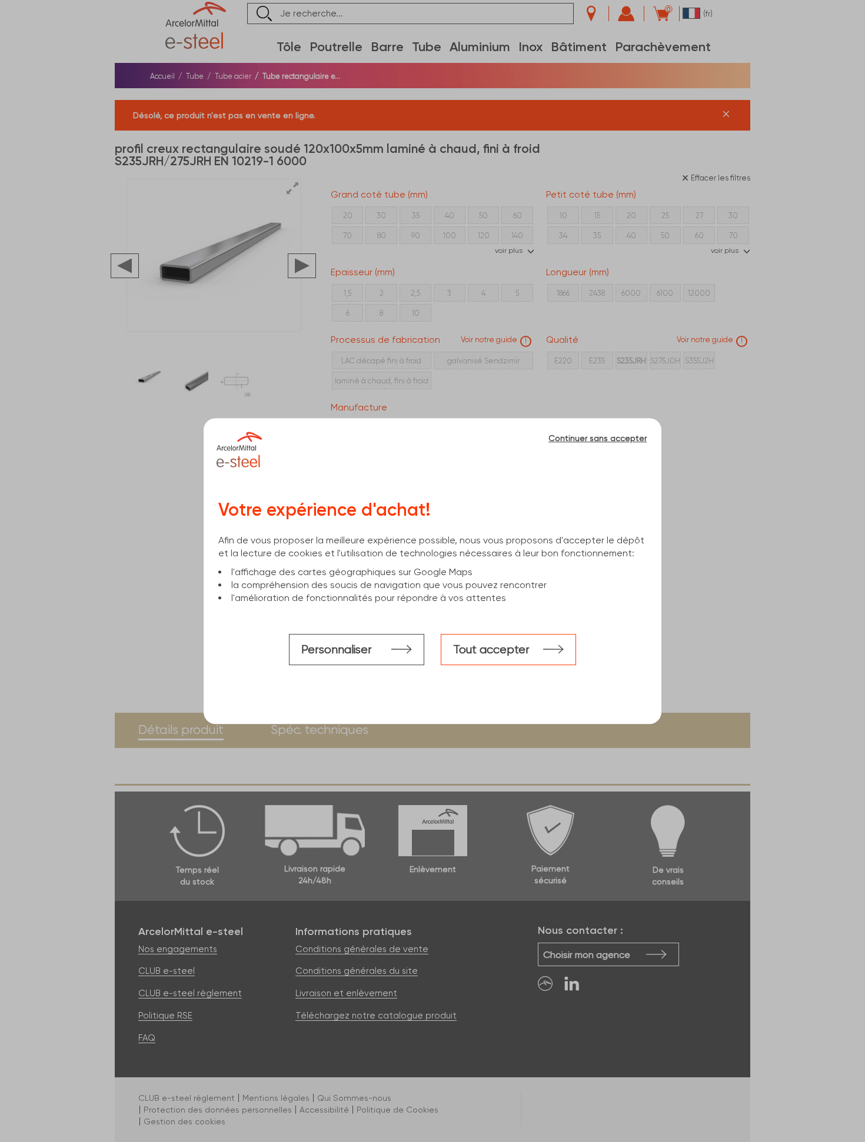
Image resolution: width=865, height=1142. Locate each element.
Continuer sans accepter (597, 438)
